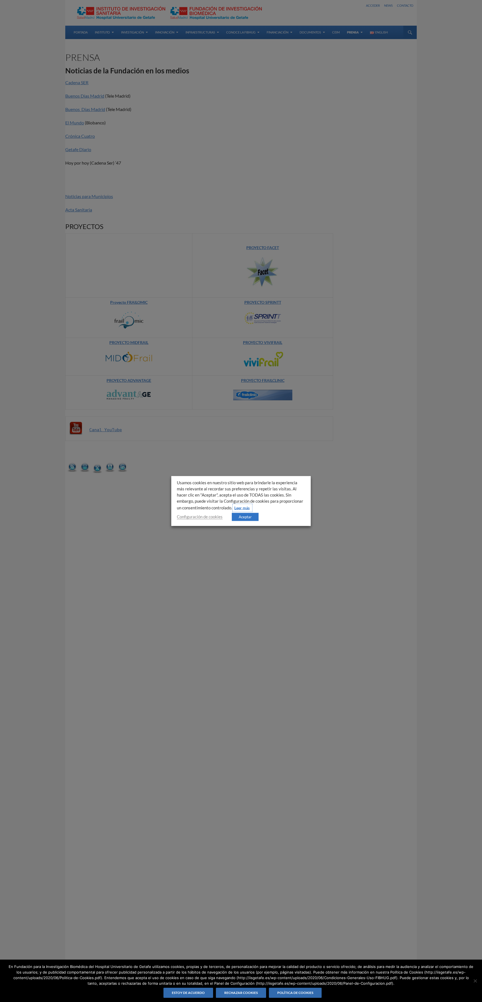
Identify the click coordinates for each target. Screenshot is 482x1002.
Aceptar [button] (245, 517)
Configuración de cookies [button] (200, 516)
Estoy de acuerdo (188, 993)
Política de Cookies (295, 993)
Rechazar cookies (241, 993)
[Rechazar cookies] (475, 981)
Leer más (242, 507)
